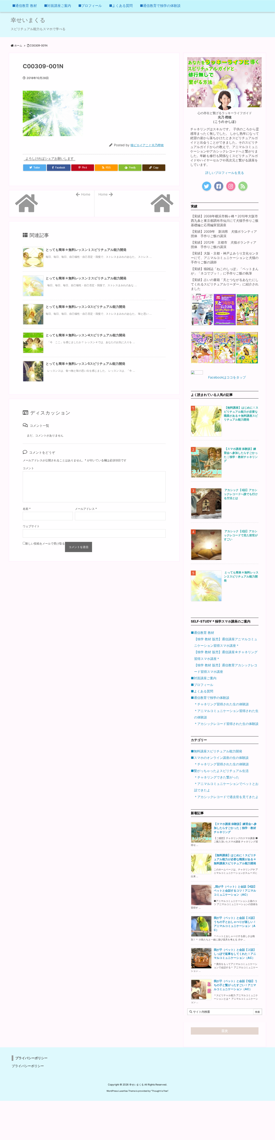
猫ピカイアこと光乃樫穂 (147, 145)
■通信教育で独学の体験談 (210, 698)
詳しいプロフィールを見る (224, 173)
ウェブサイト (31, 526)
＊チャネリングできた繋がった (216, 777)
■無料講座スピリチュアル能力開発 (216, 751)
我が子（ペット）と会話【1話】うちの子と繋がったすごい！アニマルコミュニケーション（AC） (235, 985)
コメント (28, 468)
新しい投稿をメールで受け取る (45, 543)
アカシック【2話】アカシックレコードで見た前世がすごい (241, 535)
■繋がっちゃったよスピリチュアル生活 (220, 771)
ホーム (18, 45)
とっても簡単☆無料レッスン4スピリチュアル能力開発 (85, 335)
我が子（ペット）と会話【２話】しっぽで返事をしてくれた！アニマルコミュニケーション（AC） (235, 953)
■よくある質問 (202, 691)
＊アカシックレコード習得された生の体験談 (226, 724)
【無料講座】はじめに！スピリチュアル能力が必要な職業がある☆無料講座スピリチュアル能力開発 (235, 859)
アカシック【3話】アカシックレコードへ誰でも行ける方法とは (241, 494)
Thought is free (159, 1091)
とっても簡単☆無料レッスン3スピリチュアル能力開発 (85, 307)
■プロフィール (202, 685)
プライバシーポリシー (28, 1066)
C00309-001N (39, 45)
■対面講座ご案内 (203, 678)
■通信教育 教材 (202, 633)
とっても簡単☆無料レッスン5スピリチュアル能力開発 (85, 364)
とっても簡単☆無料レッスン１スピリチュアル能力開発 (86, 250)
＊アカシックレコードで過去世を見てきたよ (226, 797)
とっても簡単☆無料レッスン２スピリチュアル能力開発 (86, 278)
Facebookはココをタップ (227, 377)
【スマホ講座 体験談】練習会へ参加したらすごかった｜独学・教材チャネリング (235, 828)
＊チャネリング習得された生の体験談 (221, 704)
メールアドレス (86, 508)
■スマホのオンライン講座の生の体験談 (220, 758)
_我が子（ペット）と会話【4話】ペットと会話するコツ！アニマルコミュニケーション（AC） (235, 890)
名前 (27, 508)
